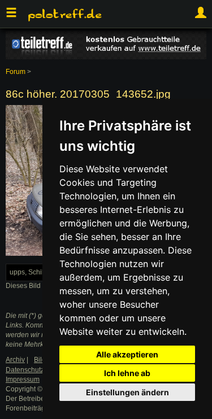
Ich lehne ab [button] (127, 373)
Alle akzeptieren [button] (127, 354)
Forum (15, 72)
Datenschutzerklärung (39, 370)
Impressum (23, 379)
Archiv (15, 360)
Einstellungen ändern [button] (127, 392)
